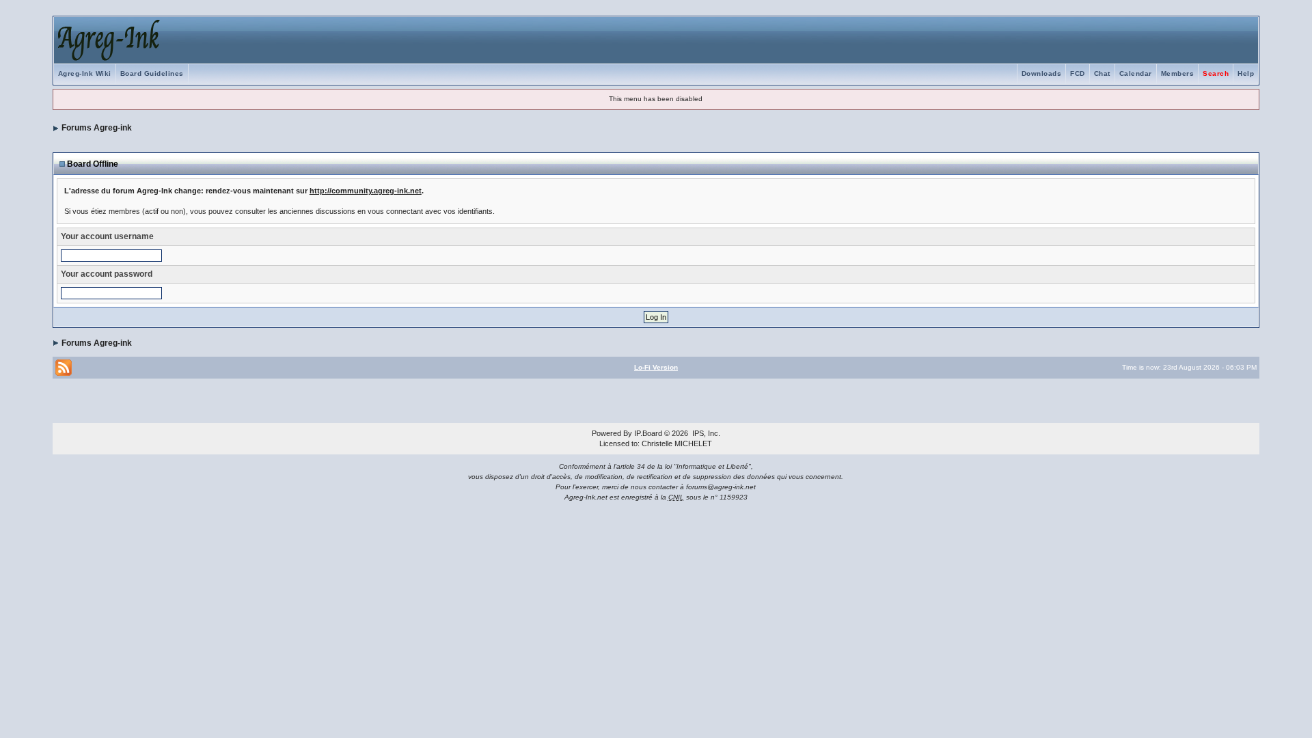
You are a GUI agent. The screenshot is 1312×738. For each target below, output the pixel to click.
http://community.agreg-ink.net (366, 191)
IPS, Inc (705, 433)
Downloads (1042, 73)
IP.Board (648, 433)
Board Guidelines (152, 73)
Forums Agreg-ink (97, 128)
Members (1177, 73)
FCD (1077, 73)
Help (1246, 73)
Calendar (1135, 73)
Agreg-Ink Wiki (84, 73)
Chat (1102, 73)
